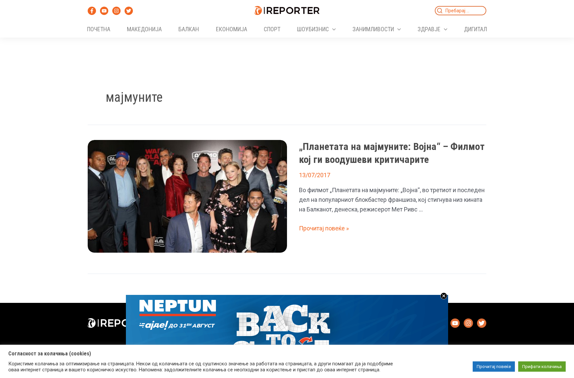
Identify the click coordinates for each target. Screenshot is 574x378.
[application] (332, 29)
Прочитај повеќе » (324, 228)
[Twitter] (129, 11)
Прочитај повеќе (494, 366)
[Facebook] (92, 11)
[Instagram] (116, 11)
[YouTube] (104, 11)
